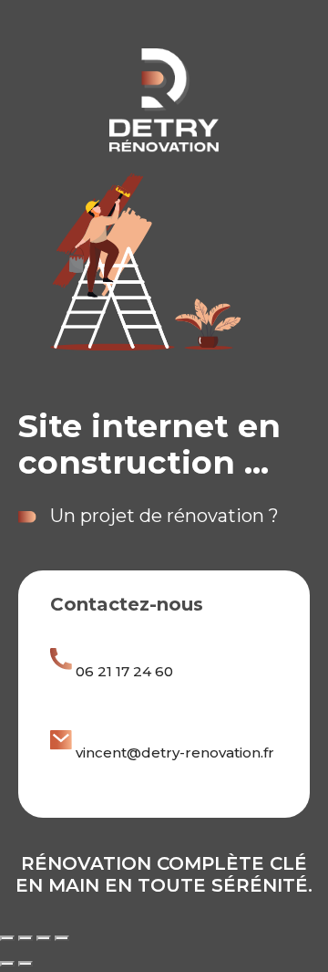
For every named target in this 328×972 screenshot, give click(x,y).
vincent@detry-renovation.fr (175, 753)
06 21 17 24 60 (124, 672)
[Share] (25, 938)
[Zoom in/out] (62, 938)
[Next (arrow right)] (25, 964)
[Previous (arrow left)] (7, 964)
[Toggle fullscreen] (43, 938)
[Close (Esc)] (7, 938)
